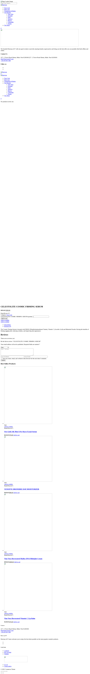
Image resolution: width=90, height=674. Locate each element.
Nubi (9, 17)
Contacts (6, 650)
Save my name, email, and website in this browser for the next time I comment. (24, 358)
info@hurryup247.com (7, 59)
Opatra (10, 23)
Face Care (7, 8)
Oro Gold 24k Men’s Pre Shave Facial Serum (20, 432)
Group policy (8, 666)
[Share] (3, 671)
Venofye (10, 19)
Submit (3, 360)
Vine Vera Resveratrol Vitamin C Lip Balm (19, 618)
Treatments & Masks (10, 11)
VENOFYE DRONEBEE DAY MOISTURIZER (21, 489)
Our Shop (7, 25)
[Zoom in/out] (6, 671)
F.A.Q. (6, 664)
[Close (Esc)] (1, 671)
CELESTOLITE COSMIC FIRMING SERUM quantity (16, 316)
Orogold (10, 16)
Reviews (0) (7, 326)
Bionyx (10, 20)
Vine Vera (10, 14)
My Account (7, 652)
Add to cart (4, 318)
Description (7, 325)
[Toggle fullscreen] (5, 671)
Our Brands (7, 12)
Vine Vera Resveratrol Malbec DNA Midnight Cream (23, 559)
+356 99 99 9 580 (6, 60)
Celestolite (11, 22)
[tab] (46, 325)
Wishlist (6, 654)
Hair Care (7, 9)
